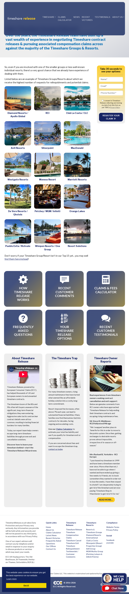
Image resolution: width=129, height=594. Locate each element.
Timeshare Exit (72, 543)
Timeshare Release (74, 529)
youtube (110, 543)
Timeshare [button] (48, 17)
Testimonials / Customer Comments (72, 554)
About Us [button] (117, 17)
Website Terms (112, 527)
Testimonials (102, 17)
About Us (50, 530)
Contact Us (51, 549)
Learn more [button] (11, 579)
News (76, 17)
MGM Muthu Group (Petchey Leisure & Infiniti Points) (94, 554)
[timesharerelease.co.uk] (21, 18)
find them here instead (16, 259)
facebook (110, 540)
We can (118, 576)
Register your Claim (111, 117)
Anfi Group (90, 549)
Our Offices (51, 546)
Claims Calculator (64, 18)
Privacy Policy (115, 107)
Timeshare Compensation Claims (72, 535)
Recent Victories (87, 18)
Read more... (106, 499)
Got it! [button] (26, 585)
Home (48, 527)
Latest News (51, 535)
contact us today (55, 449)
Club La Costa (92, 540)
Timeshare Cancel (73, 540)
